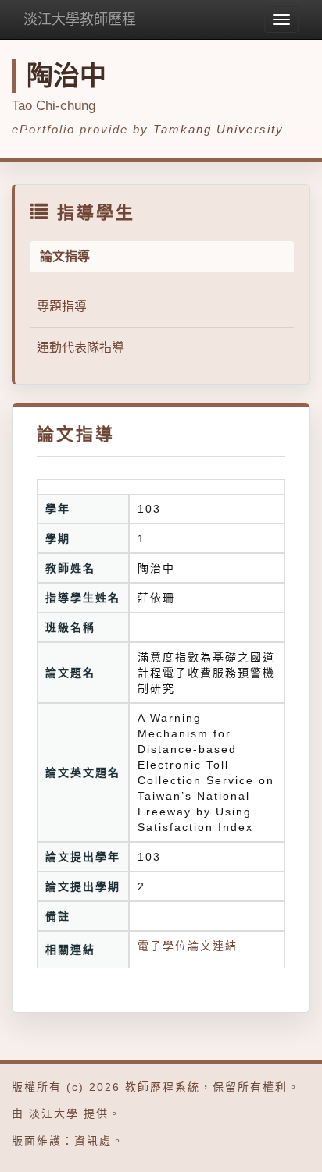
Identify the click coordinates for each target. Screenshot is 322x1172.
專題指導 (62, 306)
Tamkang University (218, 129)
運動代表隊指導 (80, 347)
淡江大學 (54, 1113)
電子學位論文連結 (188, 945)
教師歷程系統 (162, 1087)
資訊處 (93, 1141)
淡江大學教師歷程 (79, 19)
